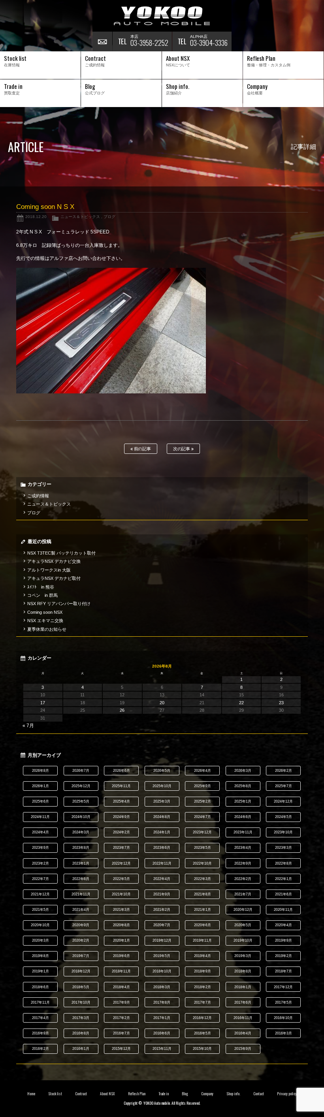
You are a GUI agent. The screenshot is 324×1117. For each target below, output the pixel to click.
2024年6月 (242, 817)
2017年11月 (40, 1002)
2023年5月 (202, 848)
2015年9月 (242, 1049)
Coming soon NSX (44, 612)
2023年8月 (80, 848)
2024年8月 (161, 817)
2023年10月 (283, 832)
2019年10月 (243, 940)
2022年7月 (40, 879)
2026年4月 (202, 771)
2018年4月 (121, 987)
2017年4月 (40, 1018)
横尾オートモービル (162, 16)
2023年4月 (242, 848)
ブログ (109, 216)
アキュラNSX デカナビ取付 (54, 578)
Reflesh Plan (136, 1093)
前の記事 (142, 448)
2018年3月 (161, 987)
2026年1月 (40, 786)
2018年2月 (202, 987)
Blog (185, 1093)
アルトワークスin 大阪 (49, 570)
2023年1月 (80, 863)
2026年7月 (80, 771)
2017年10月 (81, 1002)
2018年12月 (81, 971)
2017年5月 (283, 1002)
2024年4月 (40, 832)
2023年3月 (283, 848)
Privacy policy (287, 1093)
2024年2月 (121, 832)
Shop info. (233, 1093)
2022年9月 (242, 863)
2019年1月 (40, 971)
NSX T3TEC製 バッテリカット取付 (61, 553)
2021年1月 (202, 910)
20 (162, 702)
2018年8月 (242, 971)
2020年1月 (121, 940)
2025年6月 (40, 801)
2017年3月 (80, 1018)
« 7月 (28, 725)
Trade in (163, 1093)
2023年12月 (202, 832)
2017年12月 (283, 987)
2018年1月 (242, 987)
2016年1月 (80, 1049)
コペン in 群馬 (42, 595)
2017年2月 (121, 1018)
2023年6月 (161, 848)
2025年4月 (121, 801)
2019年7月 (80, 956)
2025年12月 (81, 786)
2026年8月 (40, 771)
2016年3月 (283, 1033)
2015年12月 (121, 1049)
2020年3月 (40, 940)
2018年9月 (202, 971)
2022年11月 (162, 863)
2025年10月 (162, 786)
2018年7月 (283, 971)
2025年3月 (161, 801)
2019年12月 (162, 940)
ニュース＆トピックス (80, 216)
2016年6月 (161, 1033)
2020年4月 (283, 925)
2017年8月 (161, 1002)
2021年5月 (40, 910)
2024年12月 (283, 801)
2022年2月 (242, 879)
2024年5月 (283, 817)
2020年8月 (121, 925)
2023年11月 (243, 832)
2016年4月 (242, 1033)
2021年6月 (283, 894)
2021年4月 (80, 910)
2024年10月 (81, 817)
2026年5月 (161, 771)
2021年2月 (161, 910)
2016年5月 (202, 1033)
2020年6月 (202, 925)
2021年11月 (81, 894)
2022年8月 (283, 863)
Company (207, 1093)
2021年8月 (202, 894)
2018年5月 (80, 987)
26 (122, 710)
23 (281, 702)
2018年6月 (40, 987)
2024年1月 (161, 832)
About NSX (107, 1093)
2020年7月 (161, 925)
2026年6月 (121, 771)
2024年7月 (202, 817)
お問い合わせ (102, 41)
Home (31, 1093)
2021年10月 (121, 894)
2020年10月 (40, 925)
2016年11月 (243, 1018)
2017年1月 (161, 1018)
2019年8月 (40, 956)
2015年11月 (162, 1049)
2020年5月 (242, 925)
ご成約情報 (38, 495)
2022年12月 (121, 863)
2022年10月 (202, 863)
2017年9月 (121, 1002)
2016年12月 (202, 1018)
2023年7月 (121, 848)
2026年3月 (242, 771)
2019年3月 (242, 956)
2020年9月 (80, 925)
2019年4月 (202, 956)
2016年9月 (40, 1033)
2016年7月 (121, 1033)
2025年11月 (121, 786)
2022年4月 (161, 879)
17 (42, 702)
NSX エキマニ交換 (45, 620)
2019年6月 (121, 956)
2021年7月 (242, 894)
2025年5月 (80, 801)
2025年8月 (242, 786)
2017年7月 (202, 1002)
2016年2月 (40, 1049)
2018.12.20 (36, 216)
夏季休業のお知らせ (46, 629)
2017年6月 (242, 1002)
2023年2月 (40, 863)
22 (241, 702)
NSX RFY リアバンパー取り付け (58, 603)
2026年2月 (283, 771)
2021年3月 (121, 910)
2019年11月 (202, 940)
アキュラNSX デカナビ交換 (54, 561)
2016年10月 (283, 1018)
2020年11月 (283, 910)
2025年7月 (283, 786)
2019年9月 (283, 940)
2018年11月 (121, 971)
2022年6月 (80, 879)
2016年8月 (80, 1033)
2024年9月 (121, 817)
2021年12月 (40, 894)
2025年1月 (242, 801)
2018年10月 (162, 971)
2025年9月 (202, 786)
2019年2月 (283, 956)
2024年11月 (40, 817)
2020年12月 (243, 910)
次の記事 (182, 448)
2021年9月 (161, 894)
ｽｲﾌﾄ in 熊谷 (40, 587)
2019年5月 (161, 956)
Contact (258, 1093)
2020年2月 (80, 940)
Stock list (55, 1093)
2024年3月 (80, 832)
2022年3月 (202, 879)
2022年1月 (283, 879)
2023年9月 (40, 848)
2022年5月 (121, 879)
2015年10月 (202, 1049)
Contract (81, 1093)
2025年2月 (202, 801)
